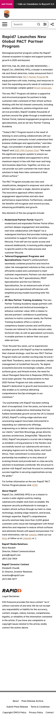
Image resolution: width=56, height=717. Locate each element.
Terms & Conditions (40, 706)
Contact (50, 712)
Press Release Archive (32, 701)
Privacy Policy (36, 712)
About (16, 701)
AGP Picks (7, 4)
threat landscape (42, 88)
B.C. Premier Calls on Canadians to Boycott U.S (29, 4)
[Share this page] (52, 24)
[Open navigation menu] (4, 24)
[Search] (39, 24)
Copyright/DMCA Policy (14, 712)
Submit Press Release (17, 706)
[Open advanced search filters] (45, 24)
